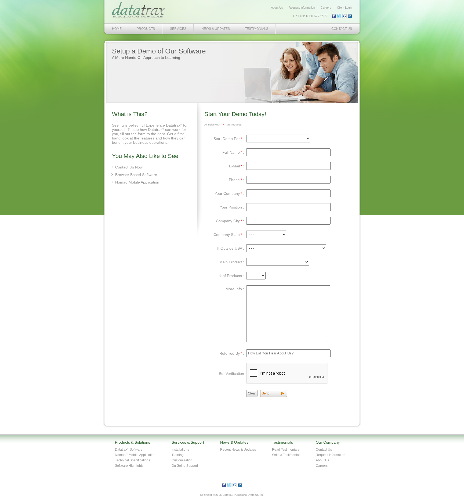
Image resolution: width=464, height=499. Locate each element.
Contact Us (341, 29)
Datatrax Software (129, 449)
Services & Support (188, 442)
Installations (180, 449)
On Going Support (185, 466)
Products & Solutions (132, 442)
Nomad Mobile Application (137, 182)
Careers (326, 7)
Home (117, 29)
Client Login (344, 7)
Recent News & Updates (238, 449)
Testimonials (256, 29)
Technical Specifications (132, 460)
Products (146, 29)
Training (178, 455)
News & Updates (215, 29)
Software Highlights (129, 466)
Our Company (328, 442)
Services (178, 29)
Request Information (302, 7)
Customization (182, 460)
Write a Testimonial (286, 455)
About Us (277, 7)
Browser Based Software (136, 175)
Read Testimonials (285, 449)
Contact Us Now (129, 167)
